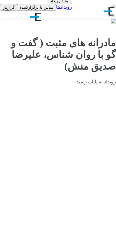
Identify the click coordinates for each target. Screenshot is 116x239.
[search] (111, 16)
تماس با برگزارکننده (36, 7)
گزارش (8, 7)
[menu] (113, 5)
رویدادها (64, 7)
